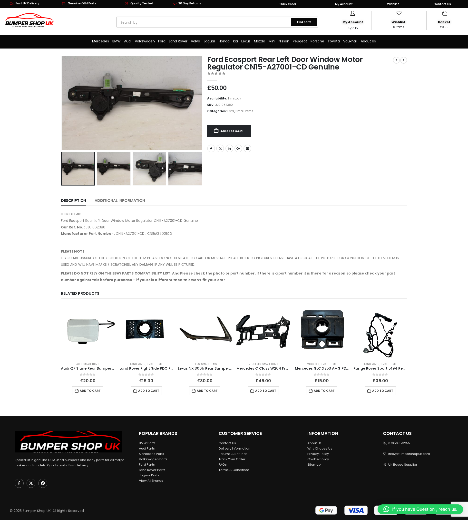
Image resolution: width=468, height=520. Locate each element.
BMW (116, 41)
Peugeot (300, 41)
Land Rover (178, 41)
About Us (368, 41)
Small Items (244, 111)
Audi (127, 41)
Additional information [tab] (120, 200)
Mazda (259, 41)
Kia (235, 41)
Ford (162, 41)
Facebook (211, 148)
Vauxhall (350, 41)
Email (247, 148)
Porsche (317, 41)
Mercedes (100, 41)
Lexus (246, 41)
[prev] (396, 60)
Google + (238, 148)
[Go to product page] (88, 331)
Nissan (284, 41)
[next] (403, 60)
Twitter (220, 148)
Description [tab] (73, 200)
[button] (62, 103)
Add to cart (232, 130)
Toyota (334, 41)
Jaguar (209, 41)
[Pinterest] (42, 483)
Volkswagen (145, 41)
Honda (224, 41)
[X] (31, 483)
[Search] (172, 22)
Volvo (195, 41)
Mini (272, 41)
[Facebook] (19, 483)
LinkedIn (229, 148)
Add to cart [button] (90, 391)
